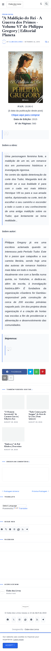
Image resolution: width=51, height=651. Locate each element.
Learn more (18, 639)
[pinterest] (10, 529)
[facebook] (2, 529)
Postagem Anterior (11, 491)
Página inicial (7, 14)
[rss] (23, 529)
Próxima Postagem (39, 491)
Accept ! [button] (10, 645)
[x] (6, 529)
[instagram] (14, 529)
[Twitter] (30, 371)
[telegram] (27, 529)
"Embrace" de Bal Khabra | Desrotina (12, 445)
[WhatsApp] (36, 371)
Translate (23, 508)
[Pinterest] (43, 371)
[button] (3, 4)
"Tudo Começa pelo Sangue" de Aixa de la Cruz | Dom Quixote (37, 415)
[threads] (18, 529)
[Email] (5, 378)
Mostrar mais (11, 593)
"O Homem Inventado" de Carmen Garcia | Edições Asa (11, 415)
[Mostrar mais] (11, 378)
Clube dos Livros (13, 590)
